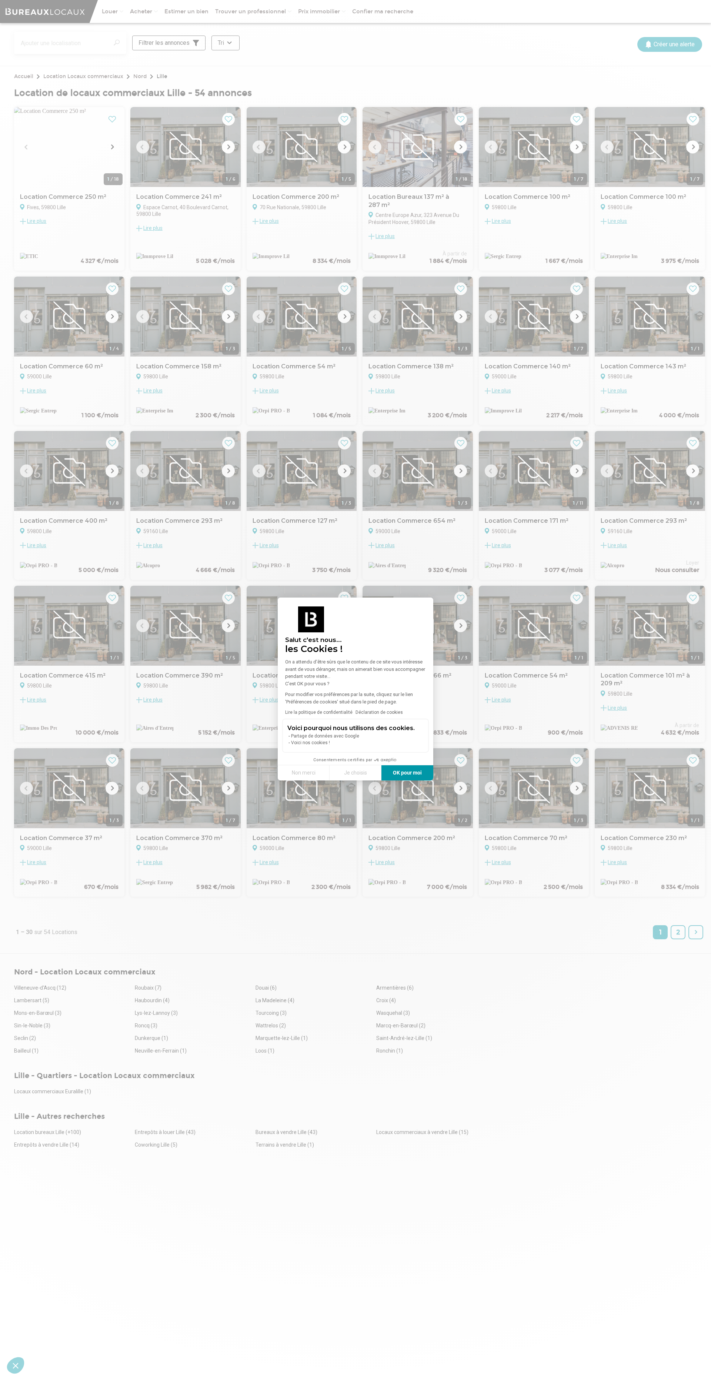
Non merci (304, 773)
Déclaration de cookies (379, 712)
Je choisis (355, 773)
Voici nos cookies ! (310, 742)
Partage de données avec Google (325, 736)
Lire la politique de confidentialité (319, 712)
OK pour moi (407, 773)
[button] (15, 1365)
